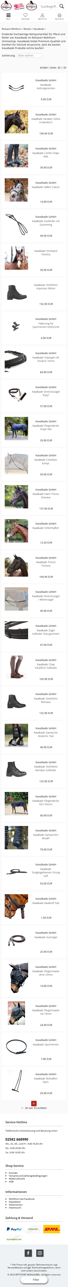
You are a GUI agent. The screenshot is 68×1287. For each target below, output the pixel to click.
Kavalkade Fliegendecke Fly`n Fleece (45, 802)
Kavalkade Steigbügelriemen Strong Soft (46, 872)
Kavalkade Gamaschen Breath (45, 836)
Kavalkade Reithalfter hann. (45, 1080)
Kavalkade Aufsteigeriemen (46, 86)
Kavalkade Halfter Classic (46, 187)
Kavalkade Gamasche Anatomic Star (46, 734)
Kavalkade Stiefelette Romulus (46, 700)
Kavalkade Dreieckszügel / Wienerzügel (46, 597)
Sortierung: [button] (8, 55)
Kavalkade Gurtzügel (45, 937)
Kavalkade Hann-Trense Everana (46, 495)
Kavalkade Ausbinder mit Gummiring (46, 222)
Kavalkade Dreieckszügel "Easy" (46, 393)
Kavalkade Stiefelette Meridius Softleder (46, 768)
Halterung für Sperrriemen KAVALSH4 (45, 325)
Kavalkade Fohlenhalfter (45, 528)
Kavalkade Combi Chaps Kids (45, 154)
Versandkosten (15, 1267)
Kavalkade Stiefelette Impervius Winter (46, 286)
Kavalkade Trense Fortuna (46, 563)
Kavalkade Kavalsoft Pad (45, 903)
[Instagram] (40, 1253)
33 (64, 67)
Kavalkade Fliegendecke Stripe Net (45, 427)
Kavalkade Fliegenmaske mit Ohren (45, 1012)
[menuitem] (34, 1198)
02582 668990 (16, 1139)
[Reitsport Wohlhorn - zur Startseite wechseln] (19, 10)
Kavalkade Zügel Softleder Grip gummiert (45, 632)
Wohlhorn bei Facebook (22, 1199)
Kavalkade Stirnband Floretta (45, 252)
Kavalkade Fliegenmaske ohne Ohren (45, 972)
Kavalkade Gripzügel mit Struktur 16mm (45, 359)
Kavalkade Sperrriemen (46, 1044)
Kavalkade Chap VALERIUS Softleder (46, 666)
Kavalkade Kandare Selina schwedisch (46, 120)
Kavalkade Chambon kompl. (45, 461)
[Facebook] (28, 1253)
